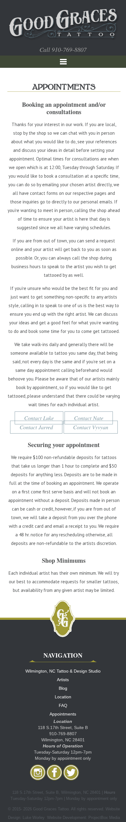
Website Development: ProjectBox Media (83, 817)
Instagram (38, 772)
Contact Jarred (36, 427)
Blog (63, 688)
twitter (71, 772)
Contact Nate (88, 418)
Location (63, 696)
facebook (54, 772)
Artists (63, 679)
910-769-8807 (69, 49)
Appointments (63, 714)
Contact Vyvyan (90, 427)
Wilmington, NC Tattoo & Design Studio (63, 671)
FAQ (63, 705)
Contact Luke (39, 418)
